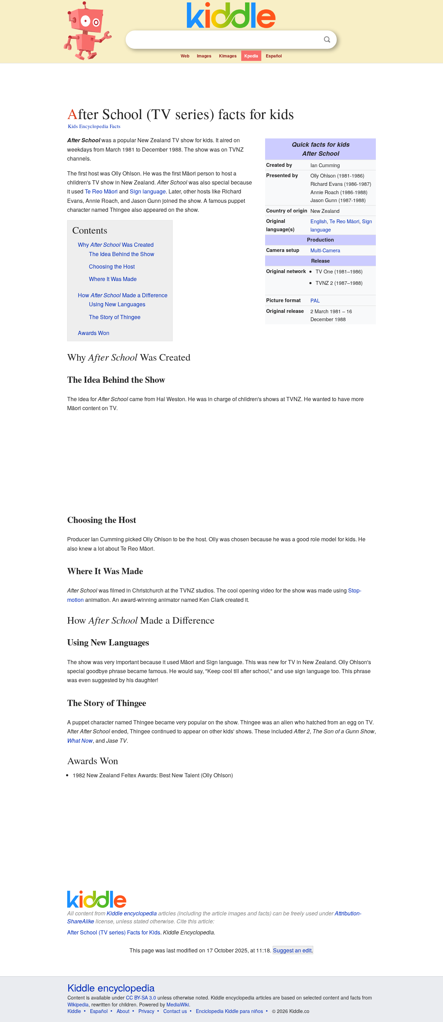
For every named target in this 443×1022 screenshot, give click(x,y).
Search (327, 39)
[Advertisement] (221, 83)
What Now (80, 740)
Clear (313, 40)
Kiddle (74, 1010)
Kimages (228, 56)
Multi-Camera (325, 250)
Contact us (175, 1010)
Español (274, 56)
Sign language (148, 191)
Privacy (146, 1010)
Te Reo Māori (344, 221)
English (318, 221)
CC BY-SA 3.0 (141, 997)
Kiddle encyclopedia (132, 913)
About (123, 1010)
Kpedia (251, 56)
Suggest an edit (292, 950)
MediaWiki (177, 1004)
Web (185, 56)
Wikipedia (78, 1004)
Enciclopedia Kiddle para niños (229, 1010)
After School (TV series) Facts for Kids (113, 932)
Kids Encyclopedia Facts (94, 126)
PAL (315, 300)
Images (204, 56)
